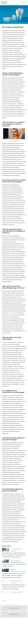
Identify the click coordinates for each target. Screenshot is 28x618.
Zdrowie (5, 600)
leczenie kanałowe (11, 313)
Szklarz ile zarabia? (15, 560)
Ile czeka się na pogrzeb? (16, 592)
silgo (4, 2)
